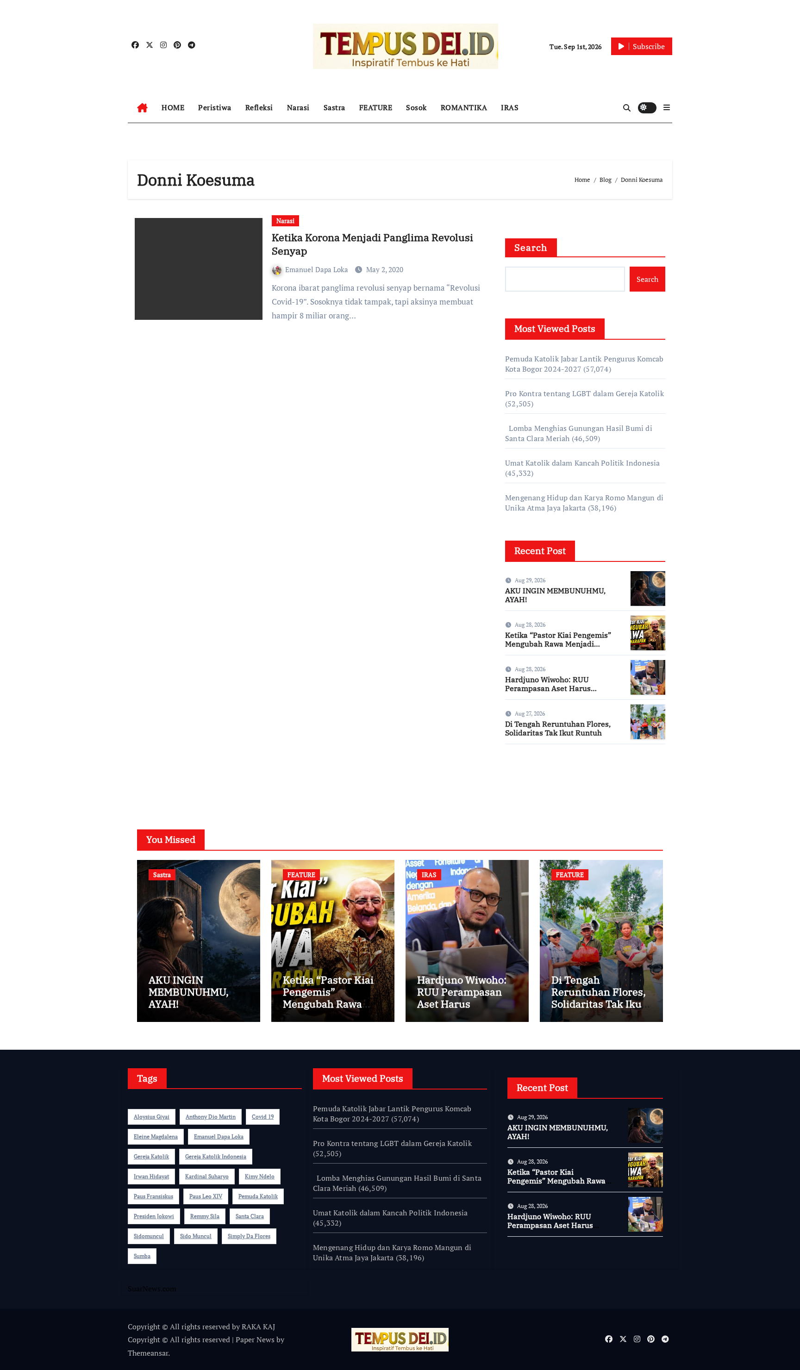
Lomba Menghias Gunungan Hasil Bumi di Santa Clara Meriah (397, 1183)
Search (531, 247)
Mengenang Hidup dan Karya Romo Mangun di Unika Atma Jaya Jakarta (584, 502)
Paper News (255, 1339)
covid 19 (263, 1116)
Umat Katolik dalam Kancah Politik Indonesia (582, 463)
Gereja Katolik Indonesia (215, 1156)
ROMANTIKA (464, 107)
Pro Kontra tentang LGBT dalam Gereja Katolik (584, 393)
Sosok (416, 107)
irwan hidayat (151, 1176)
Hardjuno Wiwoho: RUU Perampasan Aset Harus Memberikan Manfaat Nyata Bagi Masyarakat (554, 693)
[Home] (142, 107)
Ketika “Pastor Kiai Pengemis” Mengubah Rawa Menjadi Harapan (558, 643)
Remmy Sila (204, 1216)
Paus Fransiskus (153, 1196)
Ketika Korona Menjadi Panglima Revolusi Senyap (372, 243)
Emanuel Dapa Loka (317, 269)
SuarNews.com (529, 778)
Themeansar (148, 1353)
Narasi (298, 107)
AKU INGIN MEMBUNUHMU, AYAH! (555, 595)
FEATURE (376, 107)
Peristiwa (214, 107)
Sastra (334, 107)
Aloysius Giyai (151, 1116)
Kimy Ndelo (260, 1176)
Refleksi (259, 107)
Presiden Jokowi (154, 1216)
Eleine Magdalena (156, 1136)
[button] (666, 107)
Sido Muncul (196, 1236)
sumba (142, 1255)
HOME (173, 107)
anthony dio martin (211, 1116)
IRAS (510, 107)
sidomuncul (149, 1236)
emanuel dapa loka (219, 1136)
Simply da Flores (249, 1236)
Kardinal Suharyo (207, 1176)
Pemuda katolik (258, 1196)
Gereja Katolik (151, 1156)
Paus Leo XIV (205, 1196)
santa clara (250, 1216)
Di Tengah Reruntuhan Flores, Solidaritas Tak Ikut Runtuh (558, 728)
